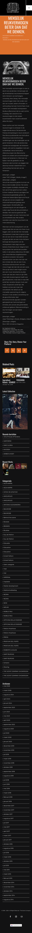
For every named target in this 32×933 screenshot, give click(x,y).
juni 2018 (7, 784)
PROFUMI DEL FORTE (11, 641)
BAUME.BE (7, 509)
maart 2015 (7, 874)
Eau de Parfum (9, 534)
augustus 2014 (9, 899)
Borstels (6, 522)
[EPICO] (12, 466)
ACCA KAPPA (8, 483)
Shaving (6, 667)
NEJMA (6, 594)
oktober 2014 (8, 891)
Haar (5, 569)
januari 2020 (8, 741)
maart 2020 (7, 737)
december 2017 (9, 805)
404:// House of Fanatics (12, 437)
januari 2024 (8, 703)
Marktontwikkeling (10, 590)
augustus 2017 (8, 818)
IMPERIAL (7, 577)
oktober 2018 (8, 767)
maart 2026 (7, 690)
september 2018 (9, 771)
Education (7, 547)
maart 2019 (7, 758)
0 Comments (20, 331)
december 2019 (9, 746)
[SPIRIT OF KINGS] (24, 466)
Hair (5, 573)
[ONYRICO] (5, 472)
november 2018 (9, 763)
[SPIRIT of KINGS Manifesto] (5, 466)
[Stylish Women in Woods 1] (15, 411)
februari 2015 (8, 878)
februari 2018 (8, 797)
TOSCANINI (20, 380)
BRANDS (7, 526)
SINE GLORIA (8, 445)
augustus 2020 (9, 729)
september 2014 (9, 895)
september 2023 (9, 707)
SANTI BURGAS (9, 654)
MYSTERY (7, 449)
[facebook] (10, 916)
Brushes (6, 530)
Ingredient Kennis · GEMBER (9, 381)
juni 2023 (7, 712)
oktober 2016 (8, 844)
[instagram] (16, 916)
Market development (11, 586)
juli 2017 (6, 823)
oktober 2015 (8, 861)
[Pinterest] (24, 350)
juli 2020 (6, 733)
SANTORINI (7, 441)
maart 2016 (7, 857)
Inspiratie (7, 581)
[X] (13, 350)
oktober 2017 (8, 814)
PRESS (6, 637)
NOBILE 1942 (8, 611)
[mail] (21, 916)
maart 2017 (7, 835)
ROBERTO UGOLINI (10, 650)
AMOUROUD (8, 496)
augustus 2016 (8, 848)
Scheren (6, 663)
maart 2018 (7, 793)
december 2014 (9, 882)
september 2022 (9, 724)
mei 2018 (7, 788)
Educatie (12, 331)
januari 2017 (8, 840)
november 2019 (9, 750)
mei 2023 (7, 716)
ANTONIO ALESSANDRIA (12, 505)
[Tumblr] (19, 350)
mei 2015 (7, 870)
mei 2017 (7, 827)
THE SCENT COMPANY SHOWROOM (16, 671)
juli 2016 (6, 852)
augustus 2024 (9, 694)
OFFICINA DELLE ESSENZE (13, 620)
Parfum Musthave (10, 628)
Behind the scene (10, 517)
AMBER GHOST (9, 454)
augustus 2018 (8, 776)
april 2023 (7, 720)
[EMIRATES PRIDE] (18, 466)
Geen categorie (9, 564)
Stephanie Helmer (10, 328)
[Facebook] (7, 350)
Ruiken (23, 333)
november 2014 (9, 887)
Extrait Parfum (8, 556)
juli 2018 (6, 780)
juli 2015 (6, 865)
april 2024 (7, 699)
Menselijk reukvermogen (13, 333)
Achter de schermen (11, 492)
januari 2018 (8, 801)
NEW (5, 603)
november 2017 (9, 810)
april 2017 (7, 831)
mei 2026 (7, 686)
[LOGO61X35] (12, 7)
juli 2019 (6, 754)
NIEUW (6, 607)
